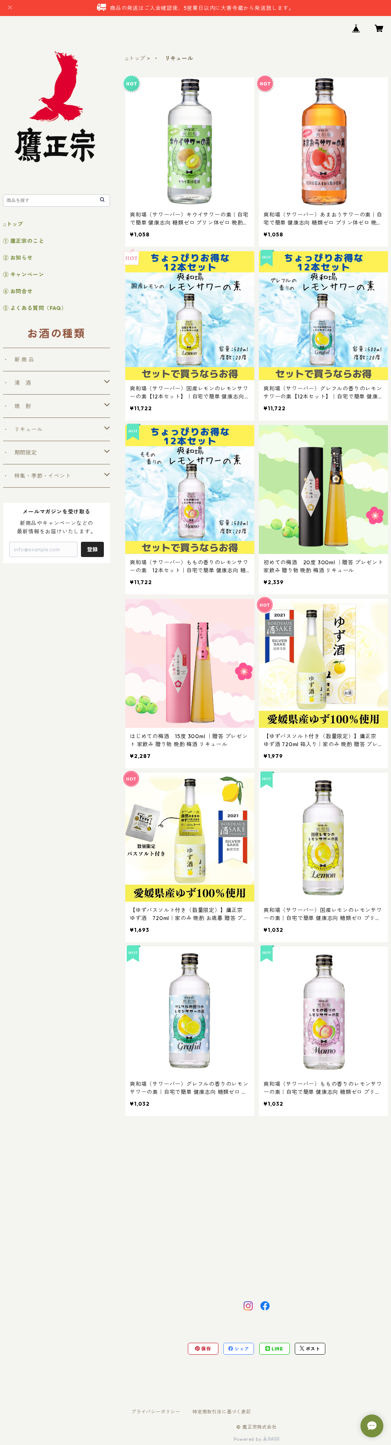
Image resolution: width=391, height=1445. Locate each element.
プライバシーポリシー (155, 1411)
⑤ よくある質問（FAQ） (34, 308)
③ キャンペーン (23, 274)
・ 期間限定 (20, 452)
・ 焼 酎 (17, 406)
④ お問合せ (18, 291)
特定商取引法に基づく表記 (221, 1411)
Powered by (248, 1439)
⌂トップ (135, 58)
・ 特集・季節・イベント (37, 475)
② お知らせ (18, 257)
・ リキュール (23, 429)
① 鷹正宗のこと (23, 241)
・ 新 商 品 (18, 359)
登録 (92, 549)
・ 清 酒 (17, 382)
